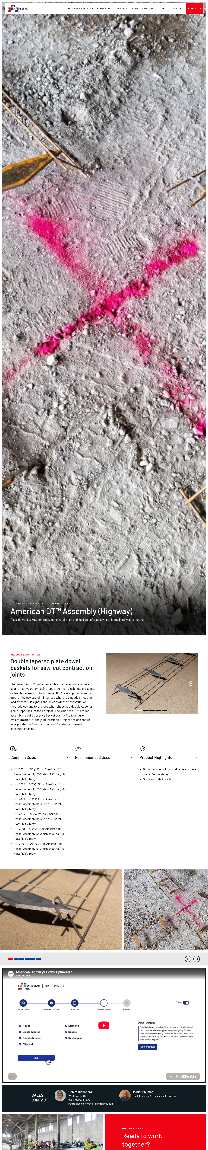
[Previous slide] (188, 959)
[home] (18, 8)
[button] (80, 8)
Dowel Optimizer (142, 8)
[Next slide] (196, 959)
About (163, 8)
